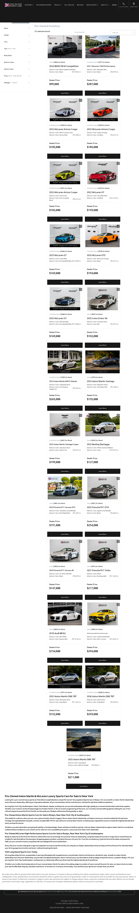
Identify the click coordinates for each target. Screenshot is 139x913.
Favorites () (79, 32)
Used (16, 21)
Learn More (65, 93)
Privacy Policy (63, 891)
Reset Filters (127, 18)
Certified (24, 21)
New (8, 21)
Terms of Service (51, 891)
